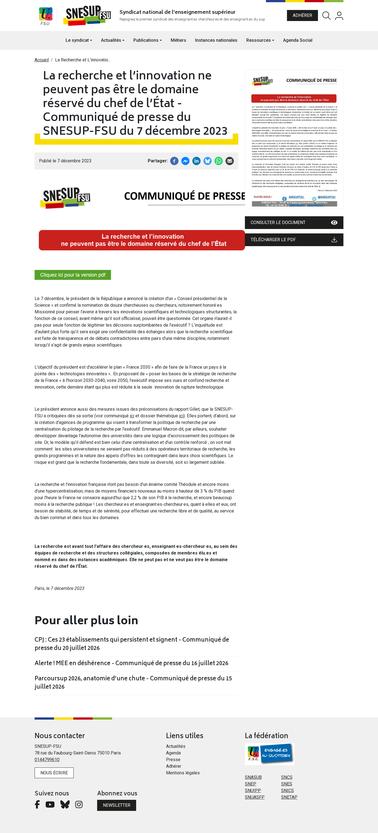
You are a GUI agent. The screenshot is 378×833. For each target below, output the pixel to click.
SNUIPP (253, 790)
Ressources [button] (258, 40)
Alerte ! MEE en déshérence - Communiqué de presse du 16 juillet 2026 (131, 664)
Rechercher (326, 15)
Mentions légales (183, 772)
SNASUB (253, 777)
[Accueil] (88, 15)
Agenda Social (297, 40)
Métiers (178, 40)
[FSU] (46, 15)
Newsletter (116, 805)
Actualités (175, 746)
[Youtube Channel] (50, 806)
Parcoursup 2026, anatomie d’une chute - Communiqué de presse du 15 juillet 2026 (133, 683)
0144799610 (47, 759)
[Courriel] (230, 160)
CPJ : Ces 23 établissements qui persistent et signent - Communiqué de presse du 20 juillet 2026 (132, 644)
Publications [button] (146, 40)
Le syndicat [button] (77, 40)
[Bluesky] (65, 806)
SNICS (287, 790)
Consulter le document (278, 222)
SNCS (286, 777)
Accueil (42, 60)
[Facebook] (174, 160)
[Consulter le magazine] (294, 139)
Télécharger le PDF (273, 239)
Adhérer (302, 15)
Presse (173, 759)
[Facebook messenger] (185, 160)
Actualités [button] (111, 40)
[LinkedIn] (196, 160)
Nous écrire (54, 772)
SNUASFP (255, 797)
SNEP (250, 784)
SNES (286, 784)
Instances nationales (216, 40)
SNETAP (289, 797)
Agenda (173, 753)
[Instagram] (78, 806)
